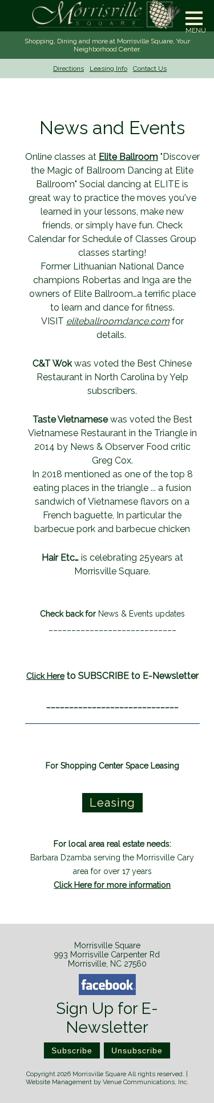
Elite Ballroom (128, 156)
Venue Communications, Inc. (146, 1082)
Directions (68, 69)
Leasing (112, 803)
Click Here (45, 676)
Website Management (59, 1082)
